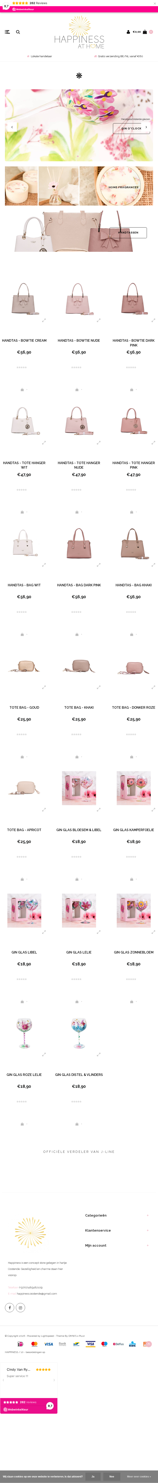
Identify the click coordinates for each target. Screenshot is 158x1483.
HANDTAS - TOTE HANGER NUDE (79, 465)
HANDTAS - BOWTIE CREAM (24, 341)
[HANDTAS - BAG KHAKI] (133, 543)
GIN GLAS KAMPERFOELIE (133, 830)
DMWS (73, 1335)
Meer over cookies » (139, 1476)
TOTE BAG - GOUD (24, 708)
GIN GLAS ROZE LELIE (24, 1075)
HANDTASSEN (128, 232)
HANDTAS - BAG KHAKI (134, 585)
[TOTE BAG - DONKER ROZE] (133, 666)
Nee (111, 1476)
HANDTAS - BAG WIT (24, 585)
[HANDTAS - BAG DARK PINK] (79, 543)
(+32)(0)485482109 (31, 1287)
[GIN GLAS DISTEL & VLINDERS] (79, 1033)
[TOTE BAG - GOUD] (24, 666)
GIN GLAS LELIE (79, 952)
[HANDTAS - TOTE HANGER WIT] (24, 421)
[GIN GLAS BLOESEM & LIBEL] (79, 788)
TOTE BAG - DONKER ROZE (133, 708)
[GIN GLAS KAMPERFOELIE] (133, 788)
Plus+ (82, 1335)
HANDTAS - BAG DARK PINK (79, 585)
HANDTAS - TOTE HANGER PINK (134, 465)
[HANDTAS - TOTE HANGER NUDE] (79, 421)
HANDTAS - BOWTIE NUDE (79, 341)
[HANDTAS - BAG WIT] (24, 543)
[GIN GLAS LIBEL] (24, 911)
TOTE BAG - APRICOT (24, 830)
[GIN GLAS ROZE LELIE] (24, 1033)
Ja (93, 1476)
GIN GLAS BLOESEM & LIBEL (78, 830)
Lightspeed (47, 1335)
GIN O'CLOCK (131, 128)
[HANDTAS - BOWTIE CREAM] (24, 299)
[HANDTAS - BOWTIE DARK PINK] (133, 299)
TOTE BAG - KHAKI (79, 708)
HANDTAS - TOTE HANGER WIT (24, 465)
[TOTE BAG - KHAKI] (79, 666)
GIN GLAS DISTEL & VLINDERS (79, 1075)
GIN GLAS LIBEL (24, 952)
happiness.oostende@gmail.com (37, 1293)
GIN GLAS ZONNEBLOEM (133, 952)
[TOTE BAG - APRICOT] (24, 788)
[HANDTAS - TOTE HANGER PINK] (133, 421)
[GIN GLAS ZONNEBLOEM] (133, 911)
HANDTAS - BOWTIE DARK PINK (134, 343)
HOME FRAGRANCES (124, 187)
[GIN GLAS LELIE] (79, 911)
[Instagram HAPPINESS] (20, 1307)
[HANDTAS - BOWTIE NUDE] (79, 299)
